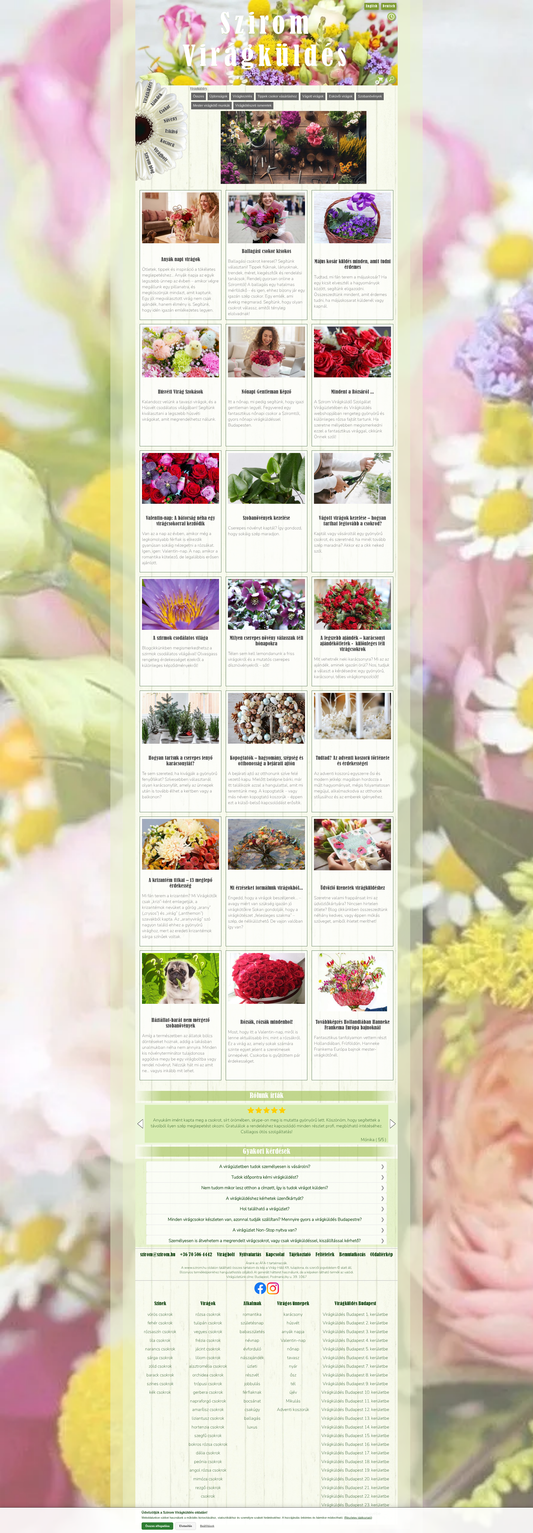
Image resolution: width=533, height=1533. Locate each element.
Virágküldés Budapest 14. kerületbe (355, 1427)
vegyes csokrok (208, 1332)
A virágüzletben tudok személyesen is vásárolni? (264, 1166)
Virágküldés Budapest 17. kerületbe (355, 1453)
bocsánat (252, 1401)
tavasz (293, 1358)
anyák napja (293, 1332)
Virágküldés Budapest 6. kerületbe (355, 1358)
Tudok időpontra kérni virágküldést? (264, 1177)
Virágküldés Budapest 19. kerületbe (355, 1470)
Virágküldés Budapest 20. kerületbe (355, 1479)
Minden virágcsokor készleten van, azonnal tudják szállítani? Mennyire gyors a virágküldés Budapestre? (265, 1219)
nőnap (293, 1349)
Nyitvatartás (250, 1254)
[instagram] (272, 1289)
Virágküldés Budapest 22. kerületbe (355, 1496)
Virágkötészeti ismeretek (253, 105)
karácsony (293, 1314)
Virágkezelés (242, 96)
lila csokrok (160, 1340)
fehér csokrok (160, 1323)
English (371, 6)
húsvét (293, 1323)
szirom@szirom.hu (157, 1254)
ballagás (252, 1418)
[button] (393, 1123)
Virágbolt (160, 154)
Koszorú (167, 143)
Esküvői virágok (340, 96)
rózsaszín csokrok (160, 1332)
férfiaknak (252, 1392)
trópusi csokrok (208, 1384)
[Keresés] (391, 79)
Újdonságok (218, 96)
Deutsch (389, 6)
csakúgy (252, 1409)
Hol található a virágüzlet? (264, 1209)
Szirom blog (149, 163)
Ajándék (156, 99)
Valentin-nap (293, 1340)
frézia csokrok (208, 1340)
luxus (252, 1427)
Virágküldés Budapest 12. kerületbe (355, 1409)
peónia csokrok (208, 1461)
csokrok (208, 1496)
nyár (293, 1366)
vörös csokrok (160, 1314)
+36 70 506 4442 (196, 1254)
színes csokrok (160, 1384)
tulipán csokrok (208, 1323)
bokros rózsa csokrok (208, 1444)
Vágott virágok (313, 96)
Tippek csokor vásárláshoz (277, 96)
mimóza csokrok (208, 1479)
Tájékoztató (300, 1254)
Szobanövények (370, 96)
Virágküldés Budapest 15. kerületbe (355, 1435)
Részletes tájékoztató (358, 1517)
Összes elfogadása (157, 1526)
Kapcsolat (275, 1254)
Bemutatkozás (352, 1254)
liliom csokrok (208, 1358)
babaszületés (252, 1332)
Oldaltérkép (381, 1254)
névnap (252, 1340)
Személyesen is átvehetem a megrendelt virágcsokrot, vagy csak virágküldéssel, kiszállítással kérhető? (265, 1241)
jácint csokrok (208, 1349)
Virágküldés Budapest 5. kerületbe (355, 1349)
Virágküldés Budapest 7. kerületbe (355, 1366)
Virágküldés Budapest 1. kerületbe (355, 1314)
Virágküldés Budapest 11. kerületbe (355, 1401)
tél (293, 1384)
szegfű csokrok (208, 1435)
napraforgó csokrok (208, 1401)
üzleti (252, 1366)
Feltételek (324, 1254)
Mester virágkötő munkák (211, 105)
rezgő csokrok (208, 1488)
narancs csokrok (160, 1349)
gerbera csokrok (208, 1392)
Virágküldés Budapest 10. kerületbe (355, 1392)
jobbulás (252, 1384)
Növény (170, 119)
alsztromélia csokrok (208, 1366)
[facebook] (260, 1289)
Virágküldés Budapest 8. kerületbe (355, 1375)
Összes (198, 96)
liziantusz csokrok (208, 1418)
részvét (252, 1375)
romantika (252, 1314)
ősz (293, 1375)
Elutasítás (185, 1526)
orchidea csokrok (208, 1375)
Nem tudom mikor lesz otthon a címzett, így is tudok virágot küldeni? (264, 1188)
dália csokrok (208, 1453)
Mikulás (293, 1401)
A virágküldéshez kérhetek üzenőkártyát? (264, 1198)
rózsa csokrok (208, 1314)
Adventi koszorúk (293, 1409)
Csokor (165, 109)
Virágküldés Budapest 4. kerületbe (355, 1340)
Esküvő (171, 131)
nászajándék (252, 1358)
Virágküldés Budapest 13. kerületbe (355, 1418)
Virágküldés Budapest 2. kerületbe (355, 1323)
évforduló (252, 1349)
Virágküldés (198, 89)
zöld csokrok (160, 1366)
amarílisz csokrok (208, 1409)
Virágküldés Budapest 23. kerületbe (355, 1505)
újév (293, 1392)
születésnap (252, 1323)
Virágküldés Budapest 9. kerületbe (355, 1384)
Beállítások (207, 1526)
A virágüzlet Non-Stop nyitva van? (265, 1230)
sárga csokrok (160, 1358)
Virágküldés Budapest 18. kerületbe (355, 1461)
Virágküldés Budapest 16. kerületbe (355, 1444)
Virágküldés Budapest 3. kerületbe (355, 1332)
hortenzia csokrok (208, 1427)
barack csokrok (160, 1375)
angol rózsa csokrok (208, 1470)
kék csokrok (160, 1392)
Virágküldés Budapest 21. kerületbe (355, 1488)
